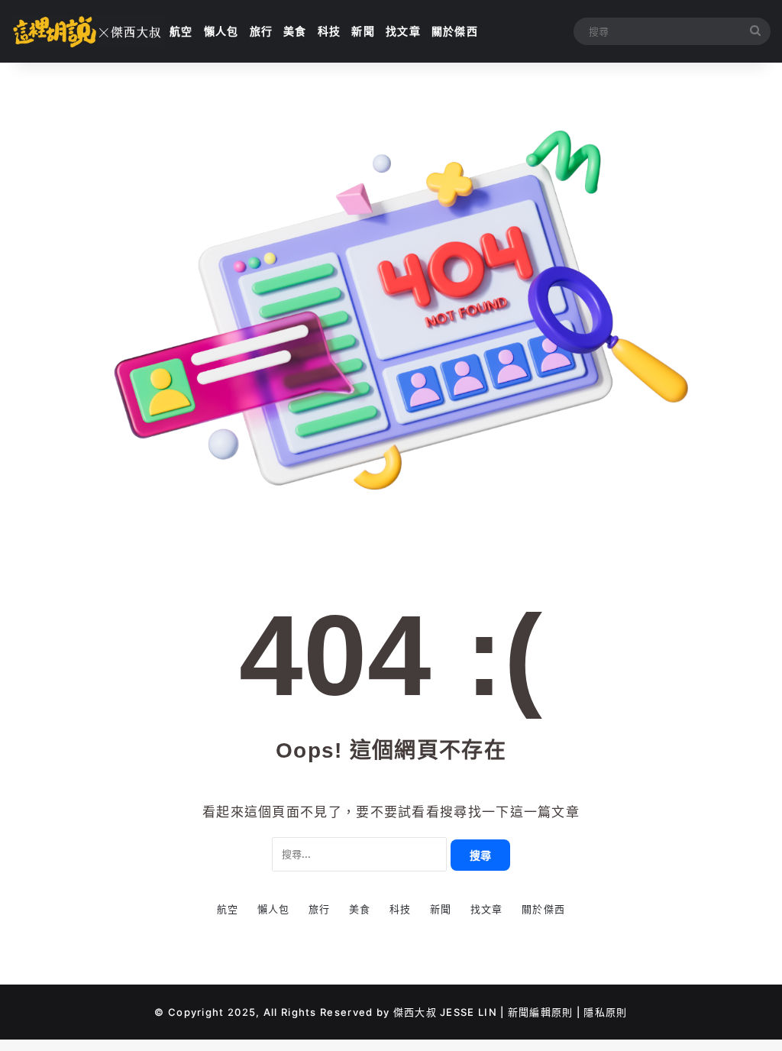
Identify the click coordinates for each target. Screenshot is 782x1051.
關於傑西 (454, 30)
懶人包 (221, 30)
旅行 (261, 30)
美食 (295, 30)
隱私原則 (605, 1012)
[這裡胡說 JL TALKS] (87, 31)
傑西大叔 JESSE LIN (445, 1012)
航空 (181, 30)
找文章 (403, 30)
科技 (329, 30)
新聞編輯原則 (541, 1012)
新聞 (363, 30)
